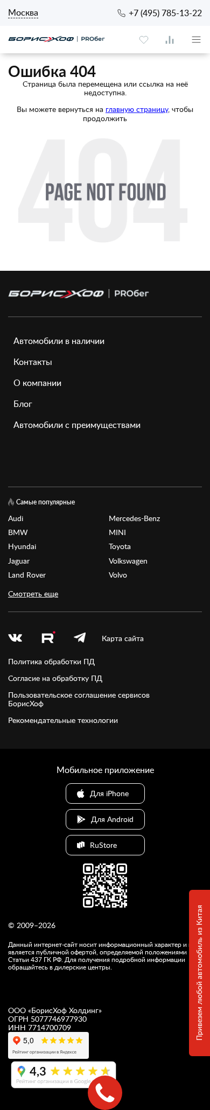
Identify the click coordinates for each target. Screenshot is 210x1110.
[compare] (169, 40)
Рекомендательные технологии (63, 720)
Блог (22, 404)
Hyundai (22, 546)
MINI (117, 532)
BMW (18, 532)
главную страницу (137, 109)
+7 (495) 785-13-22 (165, 13)
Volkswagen (128, 561)
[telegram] (80, 638)
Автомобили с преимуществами (77, 425)
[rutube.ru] (48, 638)
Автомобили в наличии (58, 341)
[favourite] (144, 40)
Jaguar (19, 561)
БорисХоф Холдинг (65, 1010)
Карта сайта (123, 638)
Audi (15, 518)
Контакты (32, 362)
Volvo (118, 575)
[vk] (15, 638)
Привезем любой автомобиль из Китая (199, 973)
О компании (37, 383)
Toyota (120, 546)
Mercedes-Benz (134, 518)
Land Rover (27, 575)
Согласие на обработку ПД (55, 678)
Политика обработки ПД (51, 661)
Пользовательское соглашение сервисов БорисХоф (79, 699)
